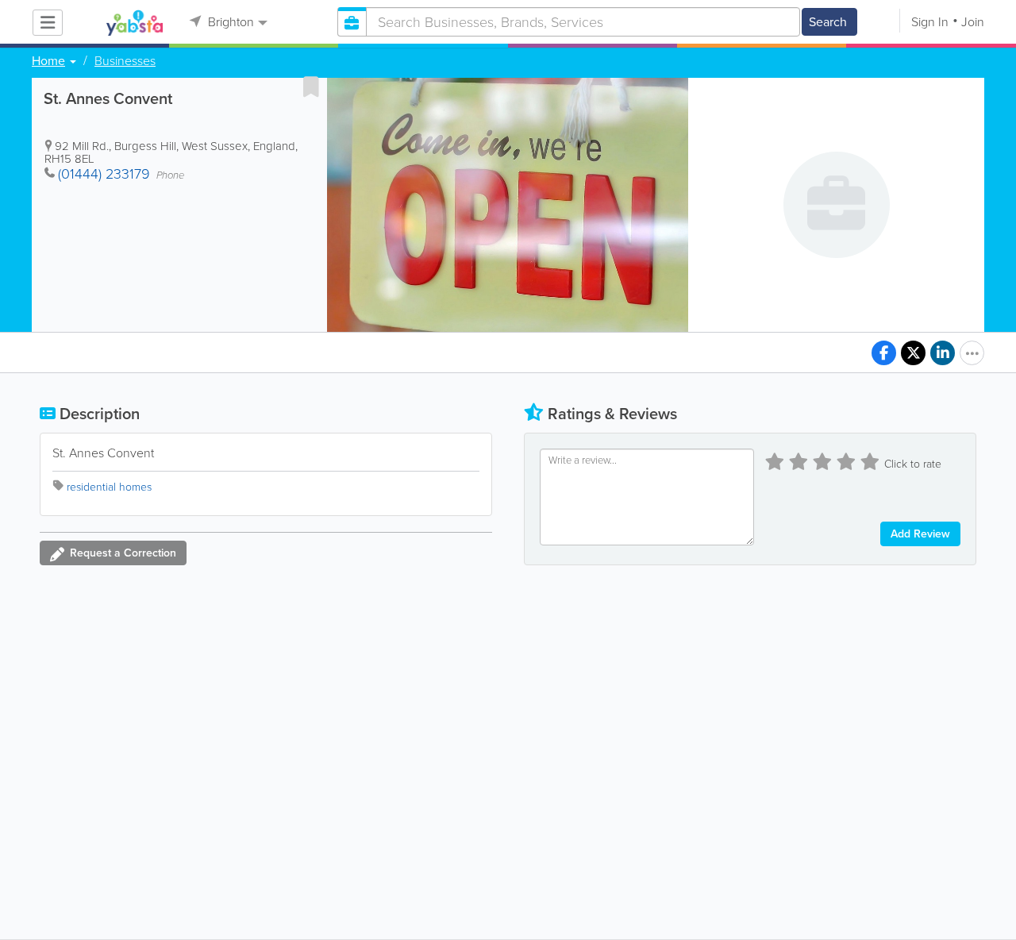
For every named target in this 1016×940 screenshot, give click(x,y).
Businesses (125, 61)
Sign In (930, 22)
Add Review (920, 534)
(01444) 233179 (104, 174)
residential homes (109, 487)
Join (972, 22)
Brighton (229, 22)
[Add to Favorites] (311, 86)
